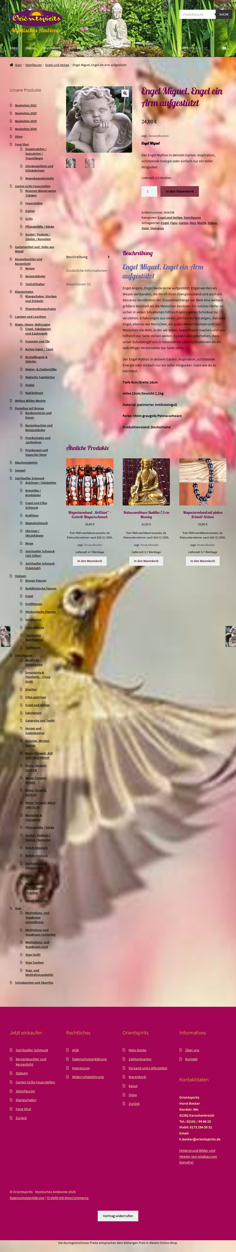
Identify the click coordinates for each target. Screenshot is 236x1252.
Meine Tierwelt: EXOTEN (36, 767)
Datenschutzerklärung (89, 1059)
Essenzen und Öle (37, 341)
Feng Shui (22, 144)
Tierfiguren (33, 647)
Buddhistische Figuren (40, 588)
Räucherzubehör (26, 462)
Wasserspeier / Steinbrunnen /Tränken (35, 888)
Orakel (29, 385)
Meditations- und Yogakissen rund (37, 944)
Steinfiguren (33, 65)
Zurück (21, 1118)
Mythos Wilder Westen (30, 401)
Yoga (18, 908)
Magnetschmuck (36, 523)
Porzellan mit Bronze (29, 408)
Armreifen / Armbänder (33, 492)
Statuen (20, 576)
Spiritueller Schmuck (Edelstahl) (40, 565)
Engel (165, 223)
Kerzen (30, 268)
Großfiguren (33, 604)
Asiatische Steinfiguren (34, 662)
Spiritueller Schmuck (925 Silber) (40, 553)
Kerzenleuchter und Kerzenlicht (28, 261)
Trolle (29, 876)
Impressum (81, 1068)
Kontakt (100, 47)
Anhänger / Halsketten (40, 483)
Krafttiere (31, 515)
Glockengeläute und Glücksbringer (39, 168)
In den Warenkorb (180, 191)
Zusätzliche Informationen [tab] (86, 270)
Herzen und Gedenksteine (34, 730)
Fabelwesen (33, 713)
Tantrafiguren (34, 627)
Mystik (201, 223)
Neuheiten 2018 (26, 129)
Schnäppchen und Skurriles (34, 982)
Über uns (192, 1050)
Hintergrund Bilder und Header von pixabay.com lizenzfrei (198, 1156)
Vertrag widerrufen (118, 1215)
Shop (14, 47)
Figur (173, 223)
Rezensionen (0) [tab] (78, 284)
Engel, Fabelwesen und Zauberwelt (38, 331)
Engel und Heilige (57, 65)
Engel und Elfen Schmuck (36, 505)
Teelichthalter (35, 284)
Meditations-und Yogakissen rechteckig (40, 932)
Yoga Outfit (33, 955)
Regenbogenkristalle (39, 178)
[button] (125, 93)
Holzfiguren (33, 619)
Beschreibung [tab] (77, 256)
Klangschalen (24, 292)
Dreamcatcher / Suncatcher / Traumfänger (36, 153)
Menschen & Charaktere (33, 817)
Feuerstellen (34, 203)
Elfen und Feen (35, 697)
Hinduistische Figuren (40, 612)
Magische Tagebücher (40, 377)
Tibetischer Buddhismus (34, 637)
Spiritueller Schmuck (29, 478)
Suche (224, 14)
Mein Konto (77, 47)
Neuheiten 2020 (26, 113)
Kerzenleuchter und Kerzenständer (39, 427)
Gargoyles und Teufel (40, 720)
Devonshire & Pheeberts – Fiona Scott (37, 677)
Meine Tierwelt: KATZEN (36, 792)
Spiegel (20, 470)
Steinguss (157, 228)
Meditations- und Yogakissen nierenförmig (37, 917)
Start (18, 65)
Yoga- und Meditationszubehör (39, 972)
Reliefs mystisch (36, 855)
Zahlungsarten (140, 1059)
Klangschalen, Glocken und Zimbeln (41, 298)
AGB (75, 1050)
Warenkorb (52, 47)
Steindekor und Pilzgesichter (36, 865)
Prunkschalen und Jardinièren (37, 440)
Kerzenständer (35, 276)
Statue (212, 223)
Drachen (31, 689)
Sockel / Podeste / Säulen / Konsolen (38, 236)
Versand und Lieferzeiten (148, 1068)
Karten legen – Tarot (39, 349)
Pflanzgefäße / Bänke (39, 226)
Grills (29, 219)
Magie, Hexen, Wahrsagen (32, 324)
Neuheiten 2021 (26, 105)
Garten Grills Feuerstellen (32, 186)
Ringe (29, 543)
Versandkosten (158, 136)
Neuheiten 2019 (26, 121)
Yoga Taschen (34, 962)
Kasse (30, 47)
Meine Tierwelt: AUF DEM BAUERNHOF (39, 755)
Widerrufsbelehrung (88, 1076)
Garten (183, 223)
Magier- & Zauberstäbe (41, 369)
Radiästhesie (34, 393)
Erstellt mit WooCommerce (67, 1197)
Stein (145, 228)
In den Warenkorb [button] (89, 561)
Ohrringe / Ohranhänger (34, 533)
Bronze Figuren (35, 580)
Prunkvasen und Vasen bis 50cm (36, 452)
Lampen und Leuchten (30, 317)
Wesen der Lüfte (36, 900)
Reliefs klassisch (36, 848)
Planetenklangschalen (40, 309)
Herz (193, 223)
